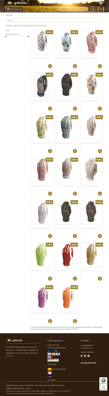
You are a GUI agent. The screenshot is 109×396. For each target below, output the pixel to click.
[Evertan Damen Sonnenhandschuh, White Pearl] (67, 170)
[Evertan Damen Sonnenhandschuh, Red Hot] (67, 255)
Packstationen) (61, 369)
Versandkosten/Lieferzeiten (56, 385)
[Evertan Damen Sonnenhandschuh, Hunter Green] (42, 255)
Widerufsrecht (43, 385)
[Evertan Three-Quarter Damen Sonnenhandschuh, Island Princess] (92, 42)
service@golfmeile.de (87, 345)
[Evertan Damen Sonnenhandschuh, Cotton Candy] (42, 170)
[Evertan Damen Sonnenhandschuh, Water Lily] (42, 297)
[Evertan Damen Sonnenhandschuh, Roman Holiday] (42, 42)
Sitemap (28, 388)
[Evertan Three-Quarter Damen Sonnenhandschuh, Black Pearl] (67, 212)
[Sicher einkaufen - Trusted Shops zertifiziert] (101, 3)
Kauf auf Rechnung (53, 345)
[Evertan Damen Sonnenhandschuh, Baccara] (67, 85)
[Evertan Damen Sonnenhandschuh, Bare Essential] (92, 255)
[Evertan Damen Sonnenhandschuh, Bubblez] (67, 42)
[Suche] (90, 9)
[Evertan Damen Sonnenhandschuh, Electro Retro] (42, 127)
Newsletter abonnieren (87, 352)
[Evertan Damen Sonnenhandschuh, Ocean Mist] (42, 212)
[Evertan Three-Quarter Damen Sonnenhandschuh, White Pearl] (92, 170)
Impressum (22, 385)
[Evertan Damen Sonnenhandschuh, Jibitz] (92, 127)
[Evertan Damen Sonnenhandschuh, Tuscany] (92, 85)
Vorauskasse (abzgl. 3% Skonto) (56, 348)
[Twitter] (85, 356)
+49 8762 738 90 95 (86, 348)
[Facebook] (88, 356)
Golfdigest (9, 388)
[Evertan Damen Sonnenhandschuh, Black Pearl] (92, 212)
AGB (36, 385)
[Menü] (106, 378)
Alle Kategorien (16, 9)
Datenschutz (30, 385)
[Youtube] (82, 356)
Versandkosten (52, 380)
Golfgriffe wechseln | (19, 388)
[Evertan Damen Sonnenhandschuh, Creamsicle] (67, 297)
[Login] (96, 9)
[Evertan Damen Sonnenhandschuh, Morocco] (67, 127)
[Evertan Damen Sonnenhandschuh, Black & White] (42, 85)
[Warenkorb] (101, 9)
